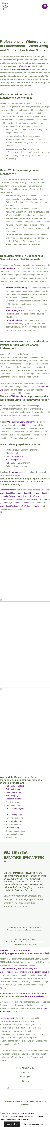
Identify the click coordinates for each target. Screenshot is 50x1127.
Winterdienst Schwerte (21, 503)
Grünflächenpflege (14, 815)
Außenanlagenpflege (15, 786)
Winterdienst (24, 66)
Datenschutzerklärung (33, 1124)
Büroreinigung (12, 796)
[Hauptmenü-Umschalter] (45, 6)
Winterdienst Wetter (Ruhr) (11, 506)
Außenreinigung (13, 789)
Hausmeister (10, 1018)
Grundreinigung (12, 828)
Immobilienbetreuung (15, 821)
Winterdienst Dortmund (10, 490)
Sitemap (25, 1081)
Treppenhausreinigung (16, 288)
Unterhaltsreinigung (15, 320)
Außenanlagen (12, 463)
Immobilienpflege (13, 460)
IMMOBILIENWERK (21, 69)
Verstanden (12, 1124)
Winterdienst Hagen (8, 493)
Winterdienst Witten (32, 506)
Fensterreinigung (14, 311)
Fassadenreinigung (14, 799)
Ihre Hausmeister (34, 996)
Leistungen (25, 1077)
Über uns (25, 1072)
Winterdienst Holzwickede (20, 496)
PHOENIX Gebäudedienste (15, 950)
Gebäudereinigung (8, 268)
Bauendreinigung (13, 792)
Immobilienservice (25, 425)
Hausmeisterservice (14, 456)
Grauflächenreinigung (15, 809)
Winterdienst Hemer (26, 493)
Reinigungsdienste (11, 953)
